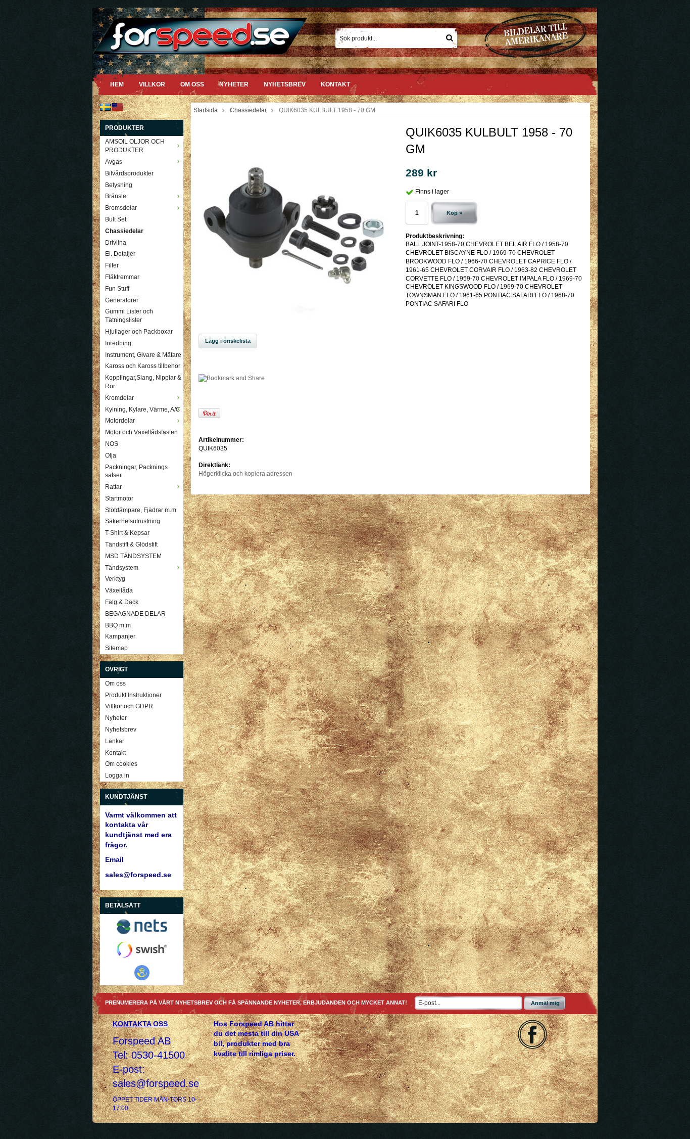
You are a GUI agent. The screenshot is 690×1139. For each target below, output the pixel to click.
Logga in (117, 775)
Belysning (118, 185)
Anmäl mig (545, 1003)
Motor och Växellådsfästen (141, 432)
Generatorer (121, 300)
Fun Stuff (117, 288)
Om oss (192, 84)
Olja (110, 455)
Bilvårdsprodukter (129, 173)
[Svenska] (105, 106)
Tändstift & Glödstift (131, 544)
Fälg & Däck (121, 602)
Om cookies (121, 763)
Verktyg (115, 578)
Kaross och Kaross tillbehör (142, 366)
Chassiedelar (124, 231)
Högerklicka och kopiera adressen (245, 473)
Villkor (152, 84)
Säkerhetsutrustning (132, 521)
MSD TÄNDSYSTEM (133, 556)
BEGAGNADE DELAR (135, 613)
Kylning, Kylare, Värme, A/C (142, 409)
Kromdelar (119, 397)
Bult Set (115, 219)
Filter (112, 265)
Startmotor (119, 498)
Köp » (454, 213)
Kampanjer (120, 636)
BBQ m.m (118, 625)
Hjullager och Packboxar (139, 331)
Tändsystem (121, 567)
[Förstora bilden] (294, 225)
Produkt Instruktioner (133, 695)
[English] (117, 106)
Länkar (114, 741)
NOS (111, 443)
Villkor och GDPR (129, 706)
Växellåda (119, 590)
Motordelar (120, 420)
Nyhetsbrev (285, 84)
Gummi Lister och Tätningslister (129, 316)
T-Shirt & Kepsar (127, 532)
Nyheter (234, 84)
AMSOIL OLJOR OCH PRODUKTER (135, 146)
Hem (117, 84)
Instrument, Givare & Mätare (143, 354)
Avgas (113, 161)
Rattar (113, 486)
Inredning (118, 343)
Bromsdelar (121, 207)
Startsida (205, 110)
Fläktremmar (122, 277)
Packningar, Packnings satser (136, 471)
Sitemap (116, 648)
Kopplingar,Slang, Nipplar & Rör (143, 382)
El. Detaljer (120, 253)
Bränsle (115, 196)
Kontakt (335, 84)
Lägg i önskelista (228, 341)
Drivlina (115, 242)
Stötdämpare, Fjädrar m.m (140, 510)
